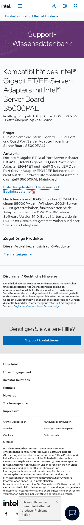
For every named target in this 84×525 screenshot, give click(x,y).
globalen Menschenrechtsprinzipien (28, 482)
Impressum (11, 411)
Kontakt (9, 388)
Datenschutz (51, 435)
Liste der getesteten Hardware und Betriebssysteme (31, 189)
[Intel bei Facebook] (6, 513)
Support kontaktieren (42, 340)
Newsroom (11, 395)
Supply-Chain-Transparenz (59, 428)
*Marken (8, 428)
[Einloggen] (53, 6)
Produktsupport (16, 16)
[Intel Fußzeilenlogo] (11, 503)
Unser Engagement (17, 372)
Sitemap (8, 442)
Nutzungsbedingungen (57, 421)
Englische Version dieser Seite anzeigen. (38, 306)
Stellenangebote (15, 403)
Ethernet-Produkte (45, 16)
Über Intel (10, 364)
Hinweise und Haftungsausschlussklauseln (31, 469)
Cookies (8, 435)
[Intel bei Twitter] (17, 513)
